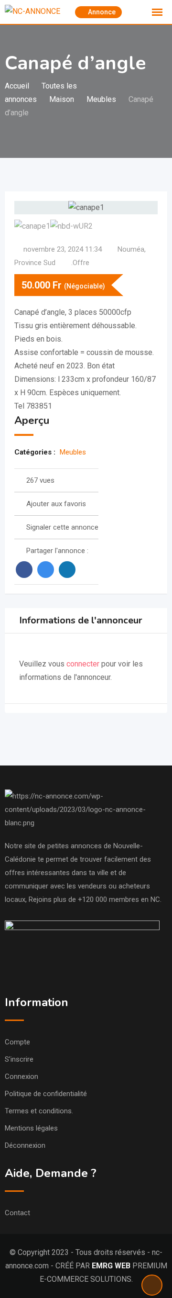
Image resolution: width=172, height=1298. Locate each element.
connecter (83, 663)
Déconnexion (25, 1145)
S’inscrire (19, 1059)
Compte (17, 1042)
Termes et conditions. (39, 1111)
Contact (17, 1213)
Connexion (21, 1076)
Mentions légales (31, 1128)
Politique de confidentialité (46, 1093)
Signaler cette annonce (62, 527)
